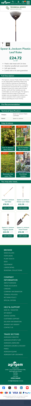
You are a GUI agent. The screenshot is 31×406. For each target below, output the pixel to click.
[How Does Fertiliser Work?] (8, 44)
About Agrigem (10, 283)
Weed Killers (9, 253)
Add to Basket (8, 208)
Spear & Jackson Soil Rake (8, 201)
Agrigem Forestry (11, 337)
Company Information (13, 292)
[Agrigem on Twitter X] (9, 388)
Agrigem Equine (10, 352)
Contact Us (8, 327)
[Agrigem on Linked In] (21, 388)
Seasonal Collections (13, 270)
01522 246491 (15, 378)
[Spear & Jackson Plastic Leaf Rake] (2, 44)
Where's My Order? (11, 324)
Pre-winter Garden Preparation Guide (23, 177)
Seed (5, 262)
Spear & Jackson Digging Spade (8, 228)
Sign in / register (11, 310)
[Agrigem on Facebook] (3, 388)
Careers (7, 289)
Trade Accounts (10, 286)
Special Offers (10, 300)
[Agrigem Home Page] (5, 2)
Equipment (8, 264)
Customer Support (11, 319)
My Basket (8, 313)
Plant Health (9, 259)
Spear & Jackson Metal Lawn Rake (23, 201)
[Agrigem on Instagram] (15, 388)
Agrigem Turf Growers (13, 354)
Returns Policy (10, 297)
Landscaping (9, 267)
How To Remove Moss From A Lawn (8, 150)
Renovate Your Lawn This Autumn (8, 176)
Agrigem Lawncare (11, 343)
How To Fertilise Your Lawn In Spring (23, 150)
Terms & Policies (10, 294)
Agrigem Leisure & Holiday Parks (14, 347)
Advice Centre (9, 316)
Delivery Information (13, 322)
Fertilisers (8, 256)
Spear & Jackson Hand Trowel (23, 228)
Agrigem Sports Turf (12, 340)
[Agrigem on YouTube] (27, 388)
